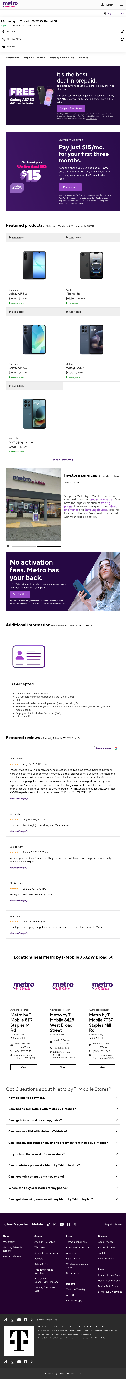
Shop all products (62, 459)
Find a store (70, 187)
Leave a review (104, 748)
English (110, 13)
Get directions (20, 594)
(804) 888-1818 (61, 1048)
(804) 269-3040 (101, 1051)
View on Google (18, 798)
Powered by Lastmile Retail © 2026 (63, 1373)
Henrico (40, 57)
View (23, 1067)
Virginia (27, 57)
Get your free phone (71, 108)
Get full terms (91, 119)
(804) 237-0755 (22, 1051)
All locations (12, 57)
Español (120, 13)
